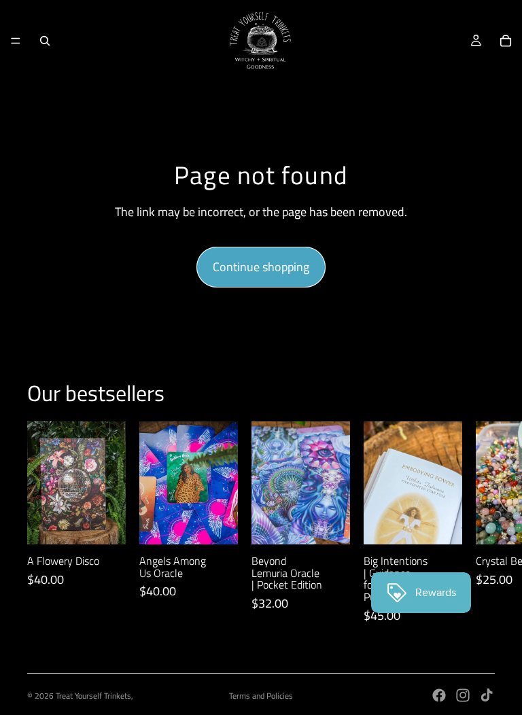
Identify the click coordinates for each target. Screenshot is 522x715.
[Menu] (15, 40)
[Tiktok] (486, 695)
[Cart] (506, 41)
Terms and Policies (261, 695)
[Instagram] (463, 695)
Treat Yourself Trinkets (93, 695)
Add (116, 523)
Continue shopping (261, 267)
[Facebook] (439, 695)
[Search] (45, 41)
